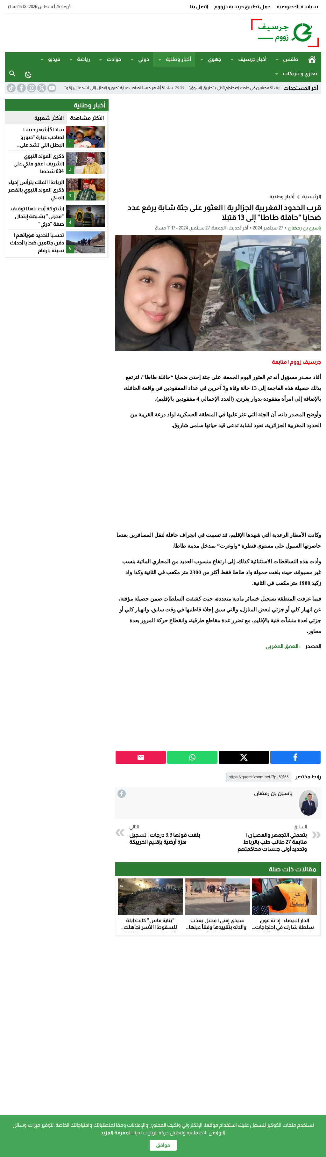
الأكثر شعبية (49, 118)
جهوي (214, 59)
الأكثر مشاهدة (87, 118)
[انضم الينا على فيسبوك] (21, 88)
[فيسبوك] (121, 793)
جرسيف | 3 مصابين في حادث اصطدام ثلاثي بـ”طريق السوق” (266, 87)
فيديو (54, 59)
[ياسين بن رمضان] (308, 803)
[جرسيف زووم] (279, 33)
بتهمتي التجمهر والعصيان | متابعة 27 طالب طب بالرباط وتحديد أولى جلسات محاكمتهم (272, 838)
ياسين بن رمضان (304, 227)
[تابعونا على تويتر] (41, 88)
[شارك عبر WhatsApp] (192, 757)
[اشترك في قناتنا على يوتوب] (51, 88)
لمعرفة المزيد (116, 1132)
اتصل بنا (199, 6)
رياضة (83, 59)
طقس (290, 59)
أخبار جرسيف (252, 59)
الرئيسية (311, 59)
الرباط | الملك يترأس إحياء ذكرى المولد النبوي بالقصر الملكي (36, 189)
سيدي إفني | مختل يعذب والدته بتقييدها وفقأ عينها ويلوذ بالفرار (217, 927)
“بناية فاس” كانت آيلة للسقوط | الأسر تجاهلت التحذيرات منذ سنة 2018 (150, 927)
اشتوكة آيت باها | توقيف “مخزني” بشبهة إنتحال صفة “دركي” (37, 216)
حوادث (114, 59)
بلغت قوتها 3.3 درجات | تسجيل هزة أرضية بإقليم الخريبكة (164, 834)
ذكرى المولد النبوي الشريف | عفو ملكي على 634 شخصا (38, 163)
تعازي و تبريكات (300, 73)
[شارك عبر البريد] (140, 757)
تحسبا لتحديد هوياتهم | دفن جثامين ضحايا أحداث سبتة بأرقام (37, 242)
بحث (12, 74)
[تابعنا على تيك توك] (10, 88)
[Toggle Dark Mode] (28, 74)
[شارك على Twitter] (243, 757)
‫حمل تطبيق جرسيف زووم (242, 6)
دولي (143, 59)
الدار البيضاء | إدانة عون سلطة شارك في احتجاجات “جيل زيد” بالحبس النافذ (284, 927)
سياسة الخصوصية (297, 6)
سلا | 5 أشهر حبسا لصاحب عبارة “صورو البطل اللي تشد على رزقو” (147, 87)
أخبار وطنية (178, 59)
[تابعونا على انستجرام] (31, 88)
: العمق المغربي (283, 646)
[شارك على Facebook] (295, 757)
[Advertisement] (121, 32)
